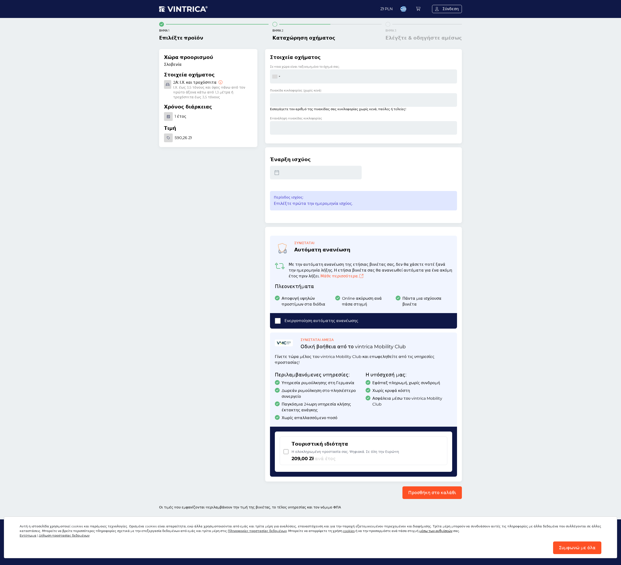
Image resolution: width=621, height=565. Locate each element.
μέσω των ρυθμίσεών (435, 531)
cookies (349, 531)
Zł (386, 9)
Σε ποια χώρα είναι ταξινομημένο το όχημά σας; (305, 66)
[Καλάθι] (418, 9)
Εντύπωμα (28, 535)
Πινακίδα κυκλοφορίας (295, 90)
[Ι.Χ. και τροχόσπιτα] (220, 82)
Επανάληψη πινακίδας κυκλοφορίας (296, 118)
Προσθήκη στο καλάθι (432, 492)
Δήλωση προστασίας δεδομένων (64, 535)
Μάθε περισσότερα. (339, 276)
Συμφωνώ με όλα (577, 547)
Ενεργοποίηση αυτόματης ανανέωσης (321, 320)
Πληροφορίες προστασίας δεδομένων (257, 531)
